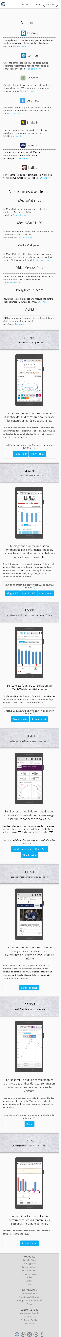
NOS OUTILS (29, 1256)
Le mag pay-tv (29, 1263)
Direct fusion (29, 855)
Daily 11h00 (37, 453)
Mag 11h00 (28, 593)
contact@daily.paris (29, 1313)
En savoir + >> (22, 46)
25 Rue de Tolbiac (29, 1320)
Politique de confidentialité (29, 1300)
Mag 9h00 (12, 593)
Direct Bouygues (22, 848)
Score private (20, 719)
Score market (38, 719)
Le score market (29, 1270)
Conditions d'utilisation (29, 1297)
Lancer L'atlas (29, 1243)
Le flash (29, 1277)
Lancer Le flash (29, 987)
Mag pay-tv (45, 593)
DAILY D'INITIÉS (29, 1290)
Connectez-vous (29, 1293)
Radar (29, 1124)
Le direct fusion (29, 1273)
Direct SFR (40, 848)
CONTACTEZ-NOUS (29, 1309)
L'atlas (29, 1284)
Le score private (29, 1267)
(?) (34, 447)
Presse (29, 1303)
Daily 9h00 (21, 453)
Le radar (29, 1280)
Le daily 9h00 (29, 1260)
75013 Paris (29, 1323)
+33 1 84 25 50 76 (29, 1316)
